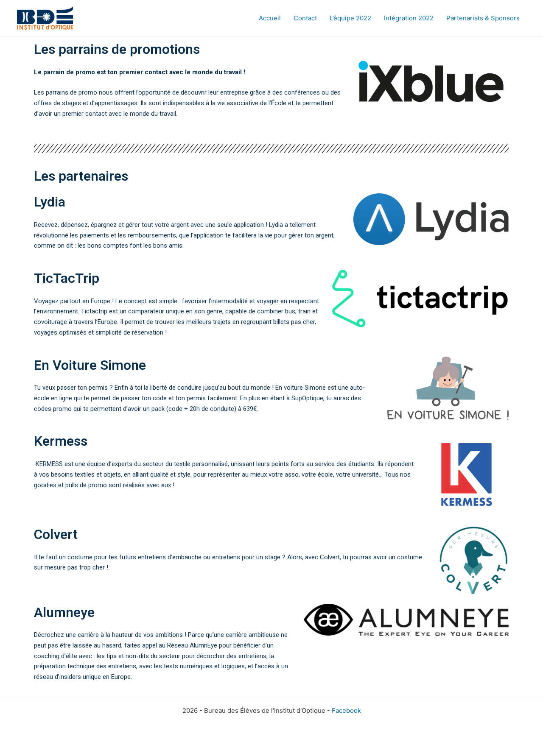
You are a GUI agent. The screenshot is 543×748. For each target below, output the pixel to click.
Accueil (270, 18)
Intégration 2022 (409, 18)
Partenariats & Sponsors (483, 18)
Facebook (346, 710)
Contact (305, 18)
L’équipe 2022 (350, 18)
